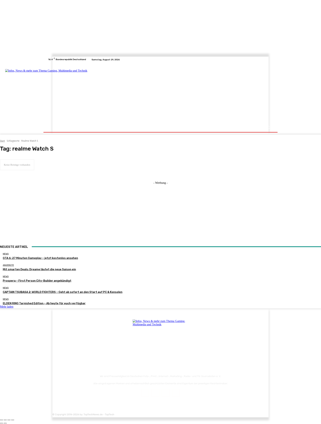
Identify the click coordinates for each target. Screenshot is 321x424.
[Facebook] (257, 59)
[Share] (5, 419)
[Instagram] (262, 59)
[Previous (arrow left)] (1, 423)
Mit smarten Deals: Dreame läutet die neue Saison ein (39, 269)
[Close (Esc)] (1, 419)
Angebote (8, 265)
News (6, 254)
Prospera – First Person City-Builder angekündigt (37, 280)
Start (2, 140)
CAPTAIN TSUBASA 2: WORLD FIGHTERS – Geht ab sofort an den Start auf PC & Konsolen (62, 292)
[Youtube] (271, 59)
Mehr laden (6, 306)
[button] (268, 127)
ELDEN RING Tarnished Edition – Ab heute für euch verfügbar (44, 303)
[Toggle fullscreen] (8, 419)
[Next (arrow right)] (5, 423)
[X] (266, 59)
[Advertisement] (193, 93)
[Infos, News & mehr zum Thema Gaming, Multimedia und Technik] (84, 93)
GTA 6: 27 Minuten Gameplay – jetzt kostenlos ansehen (40, 258)
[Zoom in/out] (12, 419)
